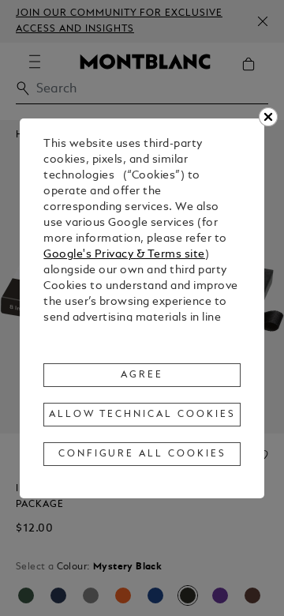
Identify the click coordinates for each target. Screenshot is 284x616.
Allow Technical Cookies (142, 414)
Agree (142, 375)
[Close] (268, 116)
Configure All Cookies (142, 454)
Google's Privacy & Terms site (124, 255)
